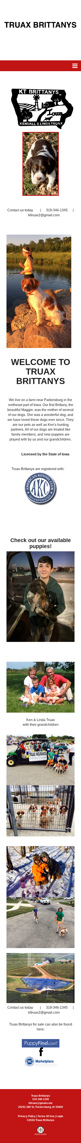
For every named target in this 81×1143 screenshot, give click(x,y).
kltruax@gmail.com (40, 1103)
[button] (11, 596)
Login (59, 1116)
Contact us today (20, 210)
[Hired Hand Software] (40, 1132)
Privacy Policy (27, 1116)
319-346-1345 (40, 1099)
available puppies (50, 543)
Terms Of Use (46, 1116)
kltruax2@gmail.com (41, 215)
